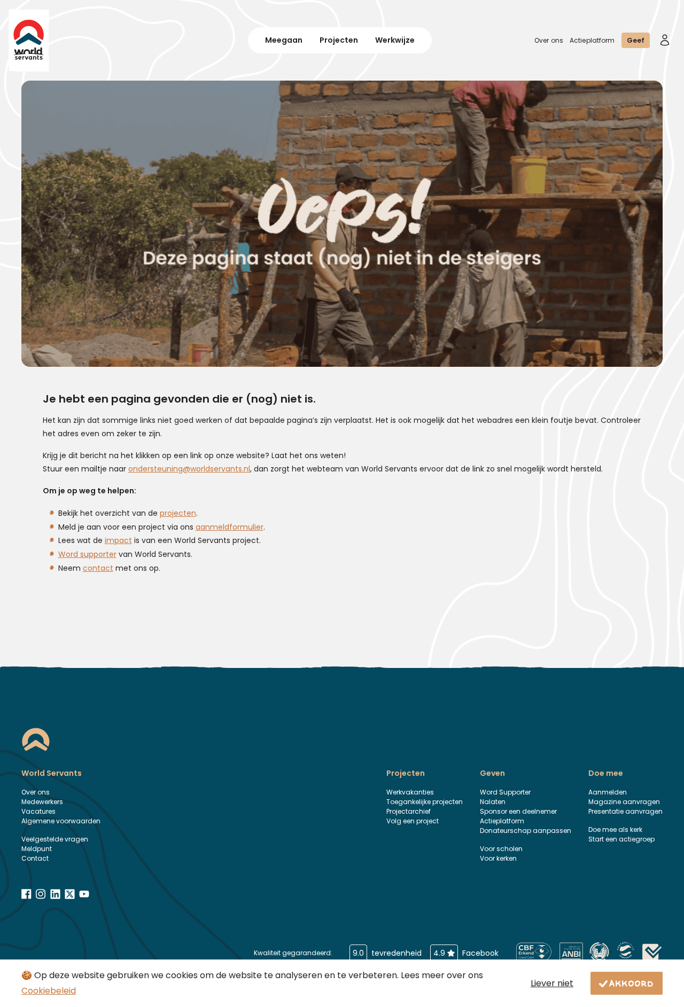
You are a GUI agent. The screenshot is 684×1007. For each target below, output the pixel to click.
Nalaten (493, 801)
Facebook (466, 953)
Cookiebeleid (48, 991)
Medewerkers (42, 801)
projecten (178, 513)
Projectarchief (408, 811)
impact (118, 540)
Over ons (548, 40)
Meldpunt (36, 848)
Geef (635, 40)
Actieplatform (592, 40)
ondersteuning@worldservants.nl (189, 468)
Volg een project (412, 820)
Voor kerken (498, 858)
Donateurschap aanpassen (525, 830)
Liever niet (552, 983)
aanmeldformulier (229, 527)
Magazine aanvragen (624, 801)
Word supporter (87, 554)
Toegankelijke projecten (424, 801)
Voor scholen (501, 848)
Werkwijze (395, 40)
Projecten (339, 40)
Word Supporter (505, 792)
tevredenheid (387, 953)
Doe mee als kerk (615, 829)
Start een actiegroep (621, 839)
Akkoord (631, 983)
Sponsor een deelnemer (518, 811)
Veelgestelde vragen (54, 839)
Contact (35, 858)
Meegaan (283, 40)
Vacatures (38, 811)
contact (98, 568)
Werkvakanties (410, 792)
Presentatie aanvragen (625, 811)
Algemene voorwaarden (60, 820)
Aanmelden (607, 792)
